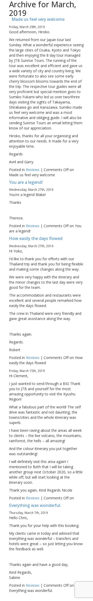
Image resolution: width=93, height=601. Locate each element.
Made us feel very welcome (38, 19)
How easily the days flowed (36, 238)
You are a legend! (26, 182)
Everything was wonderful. (35, 505)
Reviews (33, 169)
